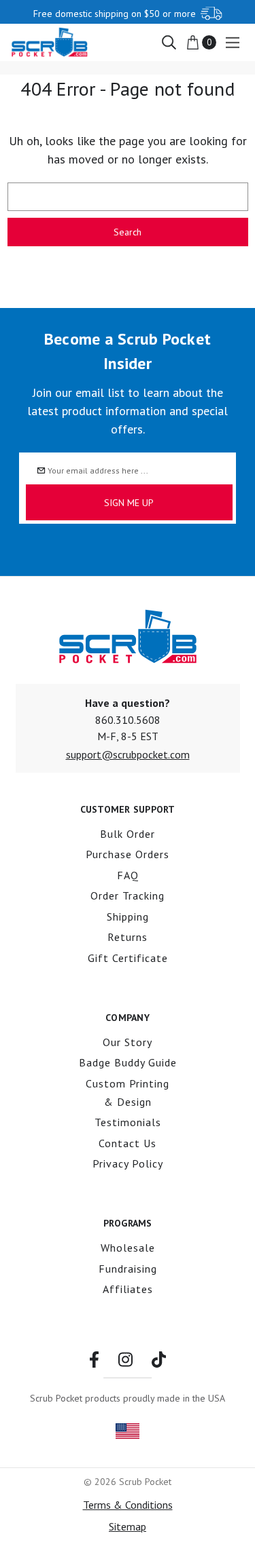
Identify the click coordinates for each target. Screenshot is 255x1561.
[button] (127, 754)
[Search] (168, 41)
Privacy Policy (127, 1163)
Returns (127, 937)
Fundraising (128, 1268)
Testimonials (128, 1122)
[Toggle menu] (232, 42)
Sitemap (127, 1526)
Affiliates (128, 1289)
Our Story (127, 1042)
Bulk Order (127, 834)
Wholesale (128, 1247)
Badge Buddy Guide (128, 1062)
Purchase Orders (127, 854)
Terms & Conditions (128, 1504)
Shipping (128, 916)
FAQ (128, 875)
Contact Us (127, 1143)
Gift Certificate (128, 958)
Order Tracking (127, 895)
